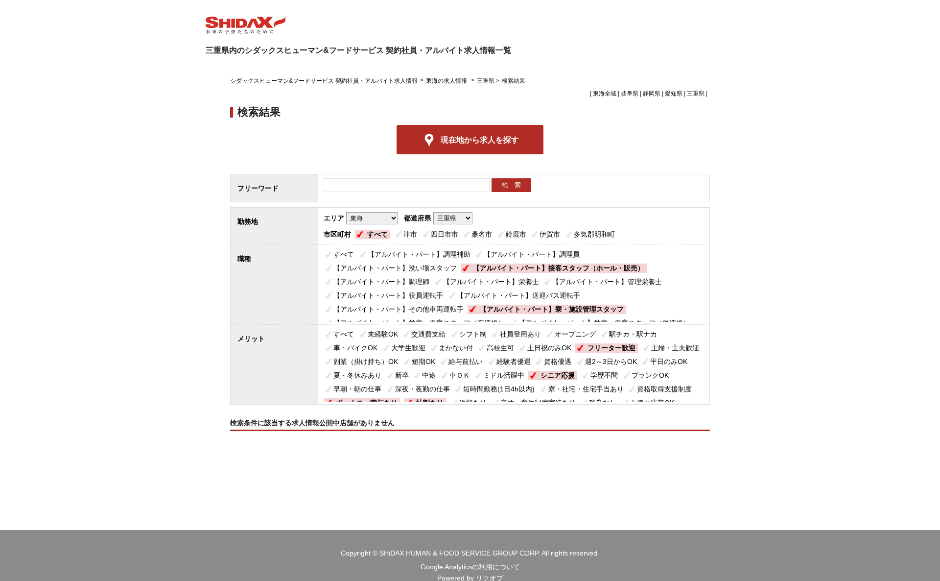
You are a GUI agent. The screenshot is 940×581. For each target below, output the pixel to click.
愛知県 (673, 93)
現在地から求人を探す (480, 140)
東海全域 (604, 93)
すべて (377, 234)
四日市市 (444, 234)
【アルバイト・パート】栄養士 (491, 282)
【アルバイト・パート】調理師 (381, 282)
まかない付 (456, 348)
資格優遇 (557, 361)
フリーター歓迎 (611, 348)
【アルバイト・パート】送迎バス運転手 (518, 295)
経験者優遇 (513, 361)
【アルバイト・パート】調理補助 (419, 254)
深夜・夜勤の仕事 (422, 389)
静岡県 (651, 93)
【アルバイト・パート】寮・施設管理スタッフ (552, 309)
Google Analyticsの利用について (470, 567)
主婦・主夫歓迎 (675, 348)
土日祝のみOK (549, 348)
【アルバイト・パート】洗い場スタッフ (395, 268)
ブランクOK (650, 375)
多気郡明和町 (594, 234)
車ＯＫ (459, 375)
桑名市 (481, 234)
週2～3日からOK (611, 361)
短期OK (423, 361)
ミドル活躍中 (503, 375)
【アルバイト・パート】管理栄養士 (607, 282)
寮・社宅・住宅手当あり (586, 389)
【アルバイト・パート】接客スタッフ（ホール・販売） (558, 268)
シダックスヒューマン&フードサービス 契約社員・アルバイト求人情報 (324, 80)
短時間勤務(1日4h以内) (499, 389)
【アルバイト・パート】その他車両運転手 (398, 309)
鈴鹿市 (516, 234)
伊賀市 (550, 234)
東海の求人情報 (447, 80)
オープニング (575, 334)
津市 (410, 234)
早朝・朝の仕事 (357, 389)
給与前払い (465, 361)
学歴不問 (604, 375)
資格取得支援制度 (664, 389)
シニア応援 (557, 375)
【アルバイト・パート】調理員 (532, 254)
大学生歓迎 (408, 348)
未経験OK (383, 334)
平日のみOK (668, 361)
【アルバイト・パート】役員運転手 (388, 295)
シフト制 (473, 334)
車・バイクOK (355, 348)
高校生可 (500, 348)
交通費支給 (428, 334)
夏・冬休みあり (357, 375)
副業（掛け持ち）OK (365, 361)
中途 (429, 375)
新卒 (402, 375)
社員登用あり (520, 334)
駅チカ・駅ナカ (633, 334)
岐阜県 (629, 93)
